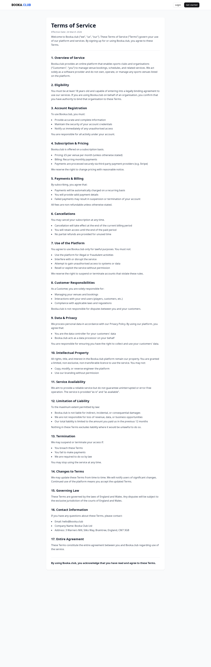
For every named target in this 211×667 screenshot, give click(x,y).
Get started (192, 4)
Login (178, 4)
